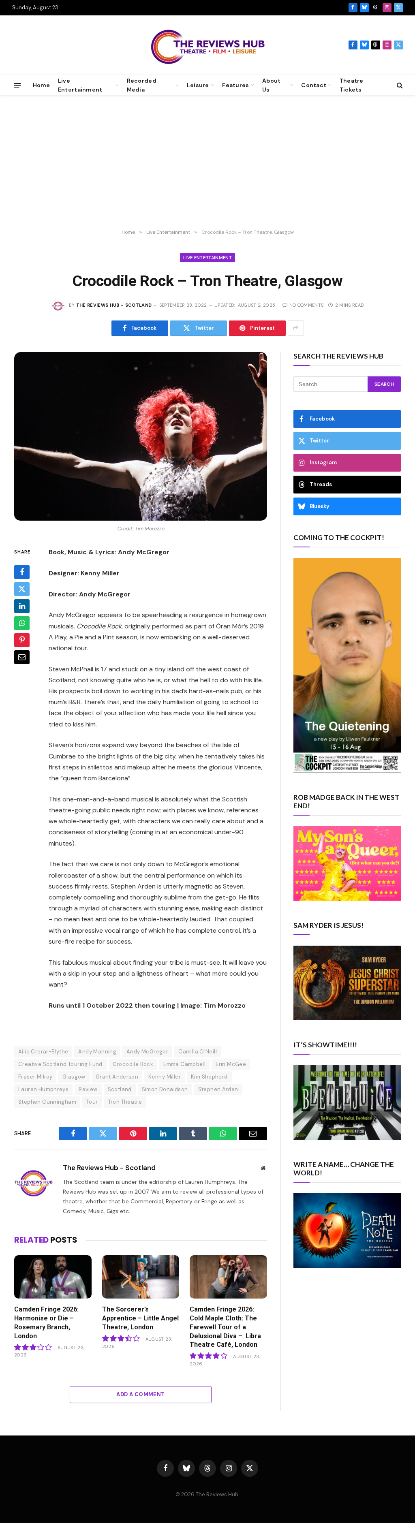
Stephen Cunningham (47, 1101)
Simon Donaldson (165, 1089)
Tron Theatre (125, 1101)
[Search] (399, 85)
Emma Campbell (184, 1064)
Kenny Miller (164, 1076)
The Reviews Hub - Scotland (114, 305)
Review (88, 1089)
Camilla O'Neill (197, 1051)
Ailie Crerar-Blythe (43, 1051)
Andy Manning (97, 1051)
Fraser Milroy (35, 1076)
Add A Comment (140, 1394)
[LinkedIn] (22, 606)
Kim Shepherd (209, 1076)
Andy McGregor (147, 1051)
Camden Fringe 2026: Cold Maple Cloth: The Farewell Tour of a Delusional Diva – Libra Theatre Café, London (225, 1326)
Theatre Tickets (352, 85)
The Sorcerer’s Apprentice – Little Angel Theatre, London (140, 1318)
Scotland (120, 1089)
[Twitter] (22, 589)
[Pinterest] (22, 640)
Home (41, 85)
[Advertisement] (207, 162)
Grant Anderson (117, 1076)
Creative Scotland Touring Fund (60, 1064)
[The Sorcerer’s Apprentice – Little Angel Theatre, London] (141, 1277)
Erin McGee (231, 1064)
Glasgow (74, 1076)
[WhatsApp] (22, 623)
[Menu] (17, 85)
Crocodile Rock (133, 1064)
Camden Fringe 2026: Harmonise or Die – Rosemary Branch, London (46, 1322)
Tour (92, 1101)
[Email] (22, 657)
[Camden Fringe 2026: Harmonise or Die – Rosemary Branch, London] (53, 1277)
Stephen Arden (218, 1089)
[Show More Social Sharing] (296, 328)
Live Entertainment (207, 258)
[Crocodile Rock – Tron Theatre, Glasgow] (140, 436)
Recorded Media (141, 85)
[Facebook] (22, 572)
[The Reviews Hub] (208, 45)
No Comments (306, 305)
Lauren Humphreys (43, 1089)
